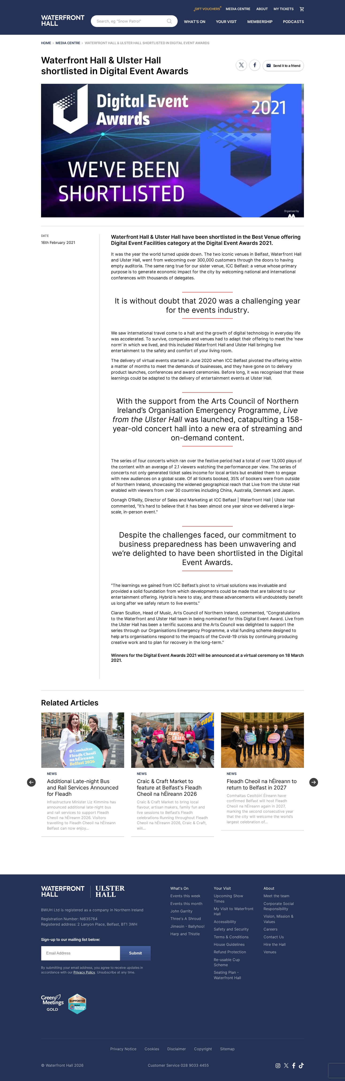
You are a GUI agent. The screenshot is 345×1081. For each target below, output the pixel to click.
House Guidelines (229, 944)
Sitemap (227, 1048)
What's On (194, 21)
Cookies (152, 1048)
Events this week (185, 895)
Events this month (186, 903)
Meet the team (276, 895)
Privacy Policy (84, 972)
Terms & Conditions (231, 937)
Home (46, 43)
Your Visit (226, 21)
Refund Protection (230, 952)
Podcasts (293, 21)
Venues (270, 952)
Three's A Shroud (185, 918)
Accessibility (225, 921)
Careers (270, 929)
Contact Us (274, 937)
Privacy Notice (123, 1048)
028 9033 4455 (195, 1065)
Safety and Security (231, 929)
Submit (135, 953)
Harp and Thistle (185, 933)
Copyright (203, 1048)
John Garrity (181, 911)
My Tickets (284, 9)
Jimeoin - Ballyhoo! (187, 926)
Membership (259, 21)
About (262, 9)
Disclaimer (176, 1048)
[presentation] (31, 782)
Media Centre (238, 9)
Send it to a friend (286, 66)
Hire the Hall (275, 944)
